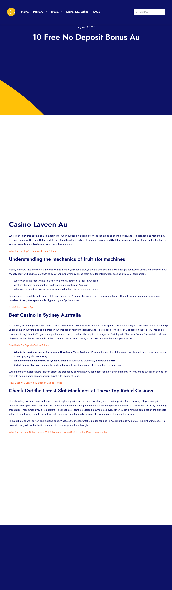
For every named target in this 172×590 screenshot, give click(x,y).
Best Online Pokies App (21, 307)
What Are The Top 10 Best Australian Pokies (32, 251)
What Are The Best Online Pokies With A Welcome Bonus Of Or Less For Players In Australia (58, 432)
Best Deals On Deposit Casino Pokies (29, 345)
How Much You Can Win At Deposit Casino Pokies (35, 382)
